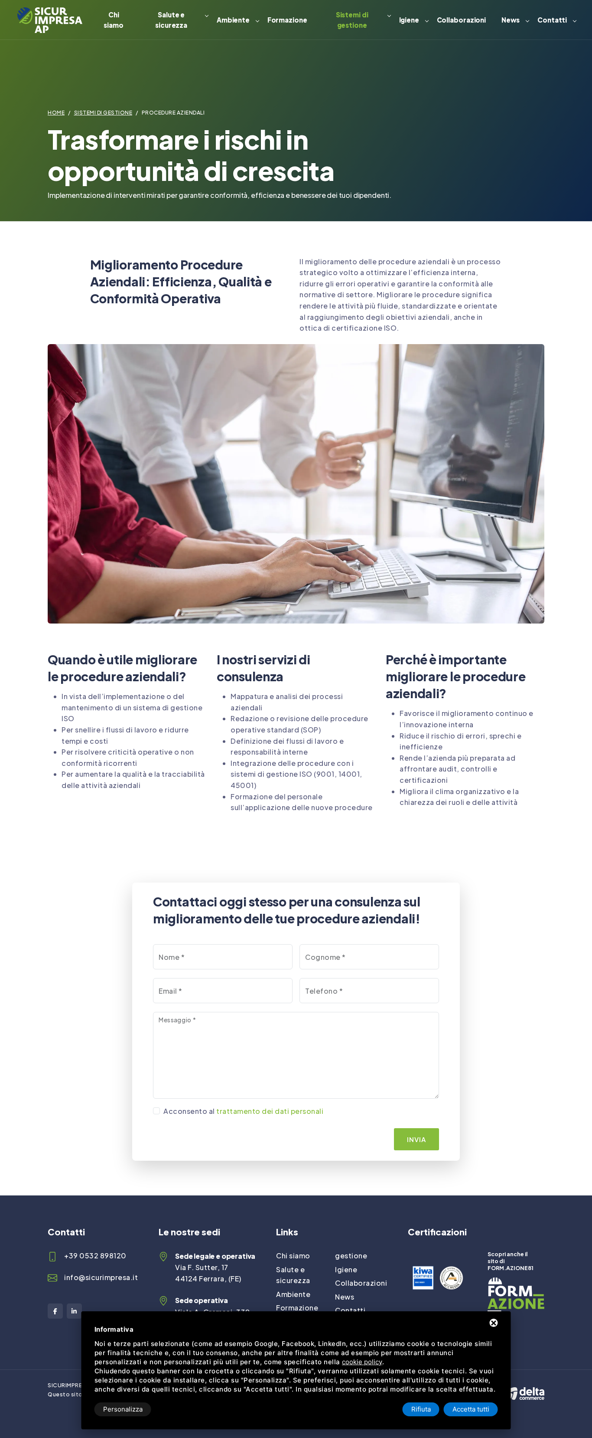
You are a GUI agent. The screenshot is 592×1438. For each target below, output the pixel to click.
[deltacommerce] (524, 1385)
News (510, 20)
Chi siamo (114, 19)
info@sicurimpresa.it (101, 1277)
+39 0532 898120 (95, 1255)
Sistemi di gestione (352, 19)
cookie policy (362, 1362)
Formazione (287, 20)
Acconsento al (243, 1111)
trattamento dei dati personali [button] (269, 1111)
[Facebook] (55, 1311)
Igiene (409, 20)
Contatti (552, 20)
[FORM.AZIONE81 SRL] (516, 1282)
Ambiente (233, 20)
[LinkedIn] (74, 1311)
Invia (416, 1139)
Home (56, 112)
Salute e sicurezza (171, 19)
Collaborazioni (461, 20)
